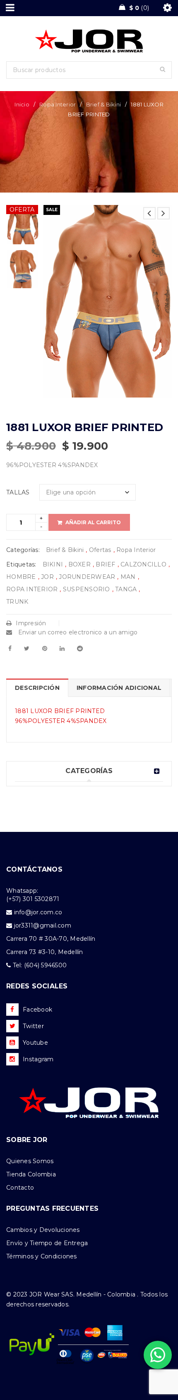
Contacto (20, 1187)
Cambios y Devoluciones (43, 1230)
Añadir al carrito (93, 522)
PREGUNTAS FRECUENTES (52, 1208)
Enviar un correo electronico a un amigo (76, 632)
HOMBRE (21, 577)
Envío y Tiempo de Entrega (47, 1243)
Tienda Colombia (31, 1174)
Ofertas (100, 550)
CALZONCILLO (143, 564)
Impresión (31, 623)
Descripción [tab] (37, 688)
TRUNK (17, 601)
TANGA (126, 589)
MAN (128, 577)
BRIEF (105, 564)
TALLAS (18, 492)
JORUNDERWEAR (87, 577)
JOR (47, 577)
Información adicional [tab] (119, 688)
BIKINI (53, 564)
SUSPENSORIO (86, 589)
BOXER (79, 564)
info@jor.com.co (38, 912)
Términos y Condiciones (41, 1256)
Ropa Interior (57, 104)
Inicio (21, 104)
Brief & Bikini (103, 104)
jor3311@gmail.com (42, 925)
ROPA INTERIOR (32, 589)
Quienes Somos (29, 1161)
